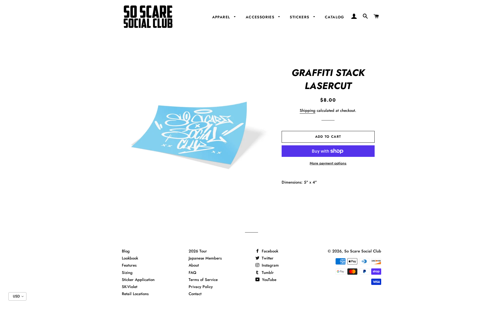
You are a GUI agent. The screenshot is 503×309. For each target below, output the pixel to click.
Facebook (269, 251)
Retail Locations (135, 294)
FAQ (192, 272)
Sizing (127, 272)
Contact (195, 294)
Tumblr (267, 272)
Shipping (307, 110)
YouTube (268, 280)
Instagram (269, 265)
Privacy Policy (201, 287)
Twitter (267, 258)
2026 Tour (198, 251)
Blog (126, 251)
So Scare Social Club (362, 251)
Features (129, 265)
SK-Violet (129, 287)
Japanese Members (205, 258)
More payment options (328, 163)
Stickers (300, 17)
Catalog (334, 17)
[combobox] (17, 296)
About (194, 265)
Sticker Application (138, 280)
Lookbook (130, 258)
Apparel (222, 17)
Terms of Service (203, 280)
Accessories (261, 17)
